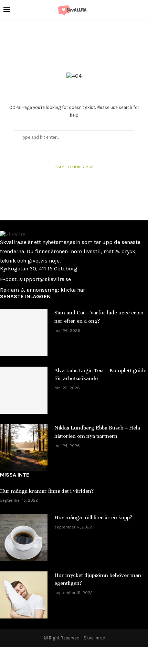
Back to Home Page (74, 166)
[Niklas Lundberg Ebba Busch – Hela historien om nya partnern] (23, 447)
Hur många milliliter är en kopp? (93, 517)
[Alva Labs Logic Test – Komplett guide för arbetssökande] (23, 390)
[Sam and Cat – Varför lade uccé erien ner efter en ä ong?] (23, 332)
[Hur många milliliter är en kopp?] (23, 537)
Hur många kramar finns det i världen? (47, 491)
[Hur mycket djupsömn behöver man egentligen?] (23, 595)
